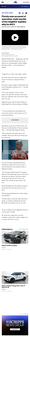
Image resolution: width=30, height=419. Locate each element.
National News (7, 13)
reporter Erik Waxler (11, 193)
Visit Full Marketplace (23, 229)
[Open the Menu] (2, 2)
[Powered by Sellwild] (26, 314)
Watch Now (25, 2)
